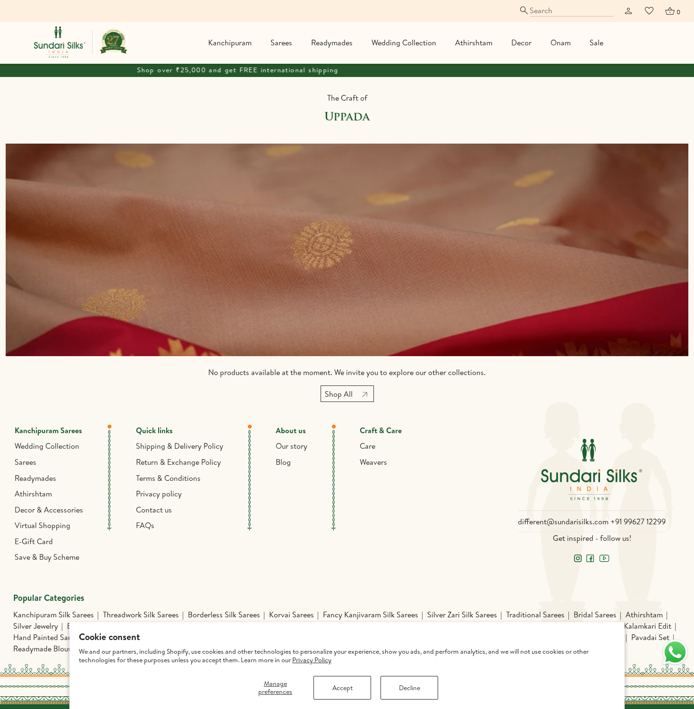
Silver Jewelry (35, 626)
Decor (521, 42)
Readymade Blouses (45, 648)
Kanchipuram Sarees (48, 430)
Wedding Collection (404, 42)
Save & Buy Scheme (47, 557)
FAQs (145, 525)
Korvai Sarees (291, 614)
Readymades (332, 42)
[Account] (628, 10)
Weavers (373, 462)
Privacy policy (159, 493)
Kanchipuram (230, 42)
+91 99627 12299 (638, 521)
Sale (596, 42)
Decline (409, 687)
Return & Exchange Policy (178, 462)
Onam (560, 42)
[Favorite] (649, 10)
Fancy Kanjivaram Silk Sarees (370, 614)
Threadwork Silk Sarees (141, 614)
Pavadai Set (650, 637)
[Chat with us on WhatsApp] (675, 652)
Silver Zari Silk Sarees (462, 614)
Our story (291, 446)
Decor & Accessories (49, 509)
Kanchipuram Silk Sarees (53, 614)
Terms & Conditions (168, 478)
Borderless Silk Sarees (224, 614)
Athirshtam (473, 42)
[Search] (566, 10)
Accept (342, 687)
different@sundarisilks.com (563, 521)
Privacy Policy (311, 660)
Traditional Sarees (535, 614)
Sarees (281, 42)
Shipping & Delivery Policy (179, 446)
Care (367, 446)
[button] (672, 11)
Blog (283, 462)
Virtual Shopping (42, 525)
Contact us (154, 509)
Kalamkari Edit (647, 626)
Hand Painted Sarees (47, 637)
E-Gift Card (34, 541)
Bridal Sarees (595, 614)
